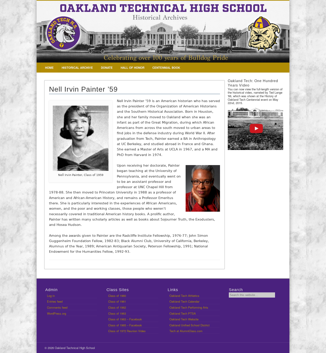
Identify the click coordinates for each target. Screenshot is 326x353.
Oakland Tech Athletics (184, 296)
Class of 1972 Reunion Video (126, 331)
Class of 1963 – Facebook (125, 319)
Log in (51, 296)
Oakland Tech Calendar (184, 301)
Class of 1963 (117, 313)
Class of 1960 (117, 296)
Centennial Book (166, 67)
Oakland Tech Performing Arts (188, 307)
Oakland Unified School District (189, 325)
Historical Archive (77, 67)
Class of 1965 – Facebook (125, 325)
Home (49, 67)
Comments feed (57, 307)
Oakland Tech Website (183, 319)
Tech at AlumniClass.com (185, 331)
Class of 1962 (117, 307)
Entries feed (55, 301)
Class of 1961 (117, 301)
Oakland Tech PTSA (182, 313)
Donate (107, 67)
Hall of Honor (132, 67)
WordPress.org (56, 313)
